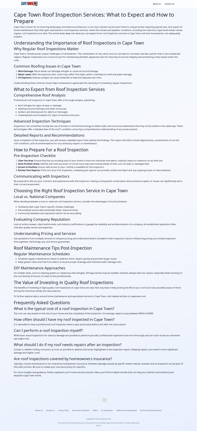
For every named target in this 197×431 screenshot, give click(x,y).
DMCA (95, 410)
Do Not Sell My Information (151, 410)
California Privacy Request (126, 410)
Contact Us (169, 4)
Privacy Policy (63, 410)
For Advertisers (107, 410)
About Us (157, 4)
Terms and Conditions (81, 410)
